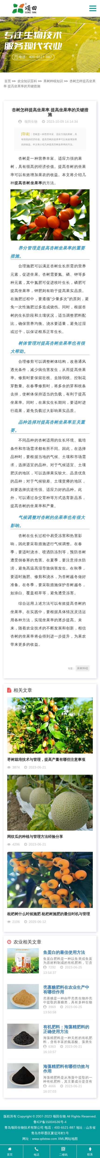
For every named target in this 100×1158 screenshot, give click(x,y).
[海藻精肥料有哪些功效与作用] (23, 1075)
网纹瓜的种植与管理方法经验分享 (35, 837)
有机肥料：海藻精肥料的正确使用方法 (66, 1029)
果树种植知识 (53, 81)
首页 (7, 81)
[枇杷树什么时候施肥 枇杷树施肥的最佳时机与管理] (50, 879)
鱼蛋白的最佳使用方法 (64, 952)
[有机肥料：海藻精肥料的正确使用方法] (23, 1036)
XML (61, 1139)
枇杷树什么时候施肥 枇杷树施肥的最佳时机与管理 (48, 914)
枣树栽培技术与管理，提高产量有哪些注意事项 (46, 759)
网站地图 (71, 1139)
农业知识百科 (27, 81)
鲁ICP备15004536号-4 (50, 1122)
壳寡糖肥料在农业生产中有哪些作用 (66, 989)
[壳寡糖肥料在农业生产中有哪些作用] (23, 996)
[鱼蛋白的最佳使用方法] (23, 960)
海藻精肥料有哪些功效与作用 (66, 1068)
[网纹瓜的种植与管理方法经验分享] (50, 802)
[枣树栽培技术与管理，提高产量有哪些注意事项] (50, 725)
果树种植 (82, 668)
